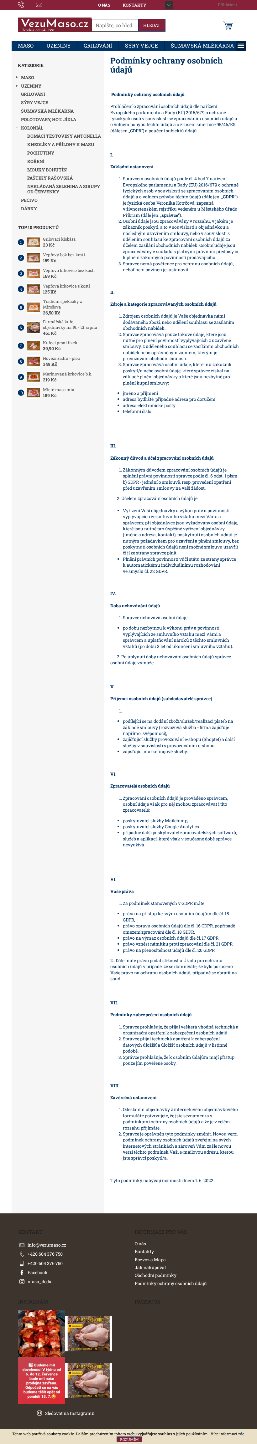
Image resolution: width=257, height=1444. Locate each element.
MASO (27, 77)
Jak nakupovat (150, 1267)
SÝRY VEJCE (34, 102)
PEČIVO (29, 200)
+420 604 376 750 (45, 1254)
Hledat (151, 25)
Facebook (38, 1272)
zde (241, 1433)
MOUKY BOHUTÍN (47, 170)
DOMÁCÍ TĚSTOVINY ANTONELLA (64, 136)
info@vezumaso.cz (47, 1245)
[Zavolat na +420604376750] (27, 4)
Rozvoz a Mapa (150, 1260)
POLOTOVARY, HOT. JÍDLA (48, 119)
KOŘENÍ (36, 161)
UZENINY (31, 86)
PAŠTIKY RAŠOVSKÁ (50, 178)
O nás (104, 5)
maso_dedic (40, 1281)
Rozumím (129, 1439)
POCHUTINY (40, 153)
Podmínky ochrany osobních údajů (171, 1283)
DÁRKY (29, 209)
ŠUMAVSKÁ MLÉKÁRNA (47, 111)
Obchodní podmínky (155, 1275)
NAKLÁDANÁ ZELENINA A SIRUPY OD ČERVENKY (63, 189)
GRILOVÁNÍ (33, 94)
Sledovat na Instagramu (70, 1413)
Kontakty (134, 5)
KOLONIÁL (32, 128)
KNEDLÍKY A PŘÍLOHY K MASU (60, 144)
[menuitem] (26, 46)
